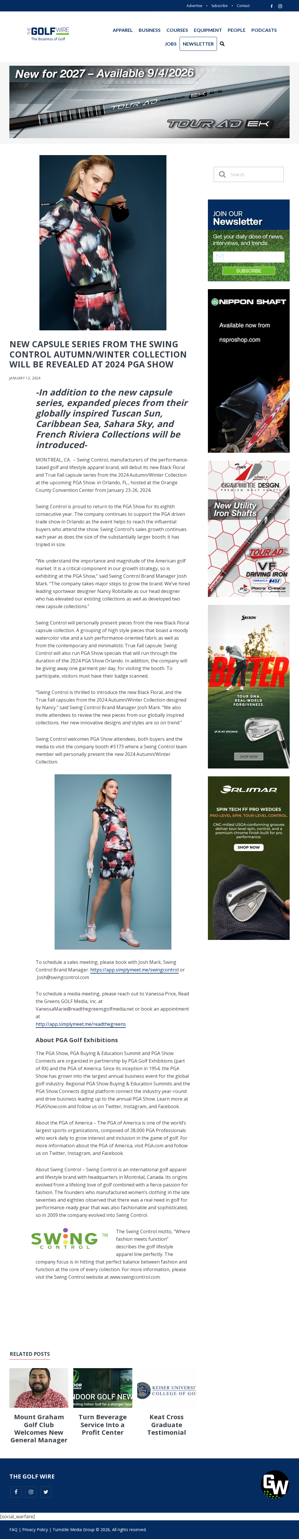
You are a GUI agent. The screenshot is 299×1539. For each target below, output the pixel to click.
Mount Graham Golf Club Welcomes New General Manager (39, 1428)
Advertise (194, 5)
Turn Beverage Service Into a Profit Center (103, 1424)
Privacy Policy (35, 1529)
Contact (243, 5)
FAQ (13, 1529)
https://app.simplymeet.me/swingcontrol (134, 970)
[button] (222, 44)
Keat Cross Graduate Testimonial (166, 1424)
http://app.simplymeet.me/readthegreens (81, 1024)
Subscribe (219, 5)
